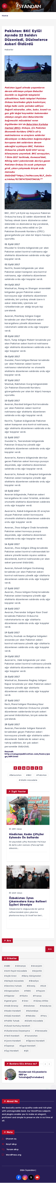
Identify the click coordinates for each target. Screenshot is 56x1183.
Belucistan (16, 775)
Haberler (9, 49)
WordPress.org (13, 1155)
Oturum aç (11, 1139)
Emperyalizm (12, 991)
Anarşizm (37, 966)
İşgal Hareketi (28, 1046)
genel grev (11, 1001)
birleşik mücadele (15, 981)
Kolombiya (33, 1011)
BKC (30, 775)
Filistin (24, 996)
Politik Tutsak (12, 1021)
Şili (27, 1051)
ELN (44, 986)
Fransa (38, 996)
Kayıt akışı (11, 1144)
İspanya (10, 1046)
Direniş (31, 986)
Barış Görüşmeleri (32, 976)
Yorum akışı (12, 1149)
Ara (9, 940)
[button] (45, 1064)
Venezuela (42, 1031)
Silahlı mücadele (29, 780)
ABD (8, 966)
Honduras (46, 1006)
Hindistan (30, 1006)
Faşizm (41, 991)
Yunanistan (32, 1036)
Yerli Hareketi (12, 1036)
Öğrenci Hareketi (36, 1041)
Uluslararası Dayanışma (18, 1031)
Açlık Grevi (11, 976)
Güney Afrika (41, 1001)
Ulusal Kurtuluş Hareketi (18, 1026)
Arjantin (38, 971)
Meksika (31, 1016)
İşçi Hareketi (12, 1051)
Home (5, 15)
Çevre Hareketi (13, 1041)
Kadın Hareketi (13, 1011)
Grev (26, 1001)
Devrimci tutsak (14, 986)
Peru (44, 1016)
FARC (28, 991)
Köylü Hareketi (13, 1016)
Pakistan (42, 775)
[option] (28, 1074)
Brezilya (35, 981)
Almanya (21, 966)
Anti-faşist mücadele (16, 971)
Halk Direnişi (12, 1006)
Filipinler (10, 996)
